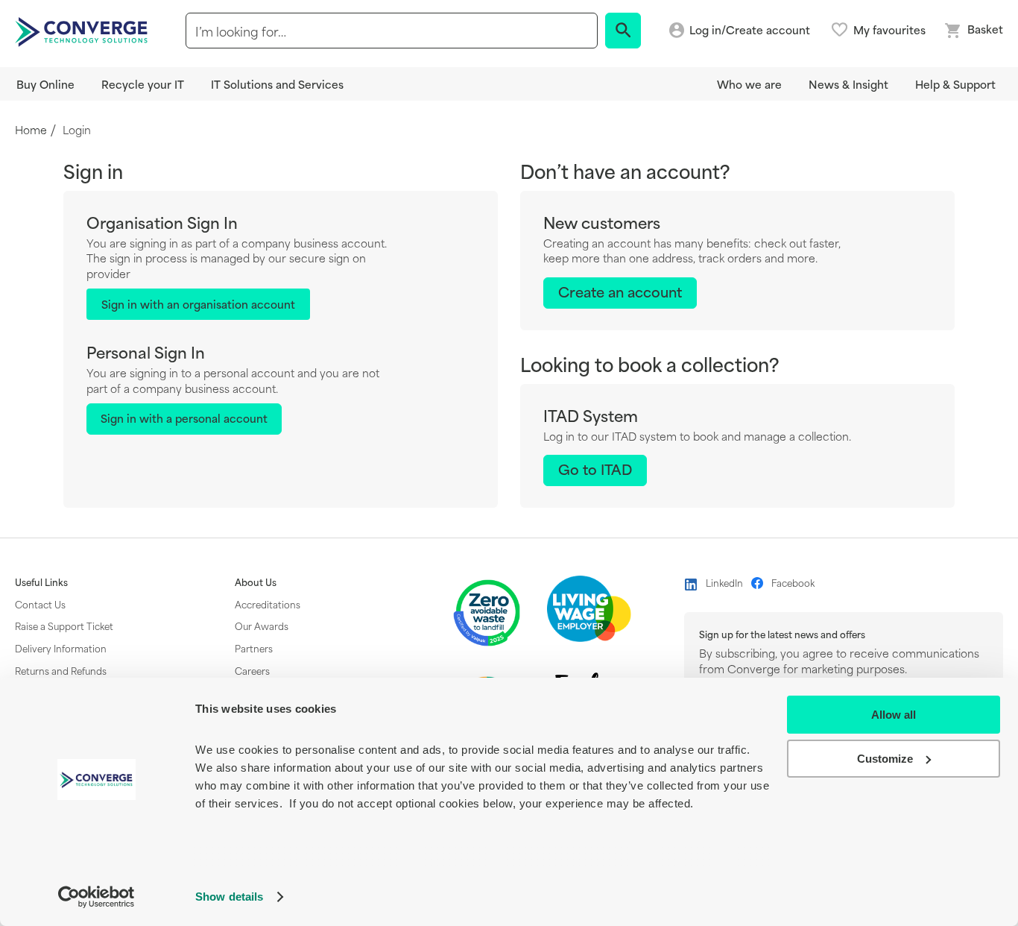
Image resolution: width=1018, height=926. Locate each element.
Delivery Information (61, 647)
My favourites (889, 29)
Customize (885, 758)
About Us (255, 582)
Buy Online (45, 83)
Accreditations (267, 603)
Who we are (749, 83)
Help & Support (955, 83)
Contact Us (40, 603)
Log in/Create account (749, 30)
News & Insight (848, 83)
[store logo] (83, 30)
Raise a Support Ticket (64, 625)
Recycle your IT (142, 83)
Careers (252, 670)
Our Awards (261, 625)
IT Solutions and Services (277, 83)
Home (31, 130)
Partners (254, 647)
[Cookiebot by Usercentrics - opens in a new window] (96, 897)
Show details (229, 896)
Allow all (893, 714)
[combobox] (392, 30)
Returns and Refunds (61, 670)
